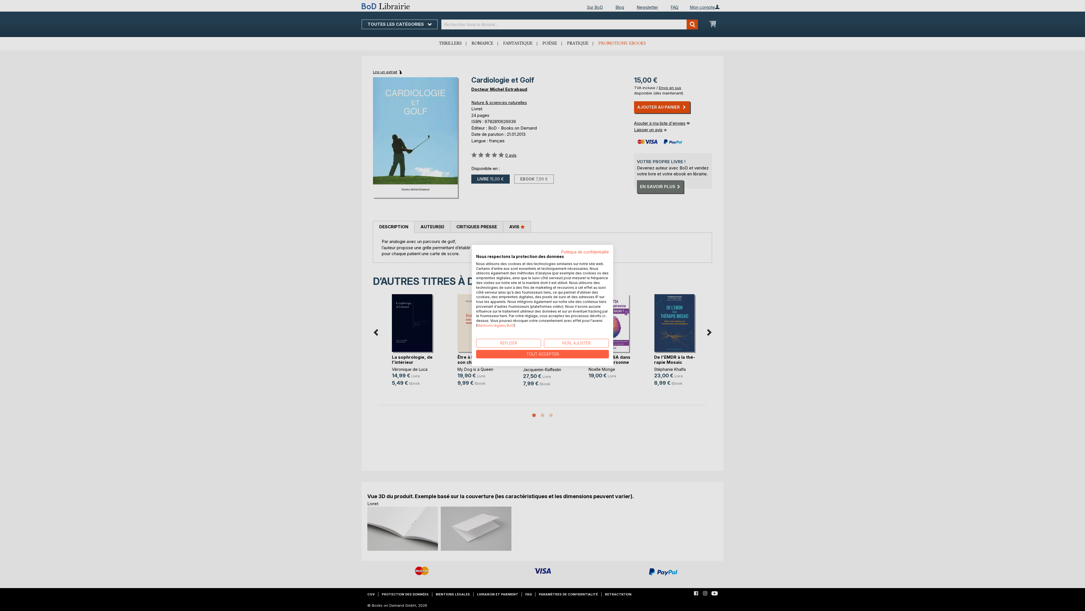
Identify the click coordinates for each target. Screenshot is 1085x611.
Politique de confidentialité (585, 252)
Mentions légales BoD (495, 325)
